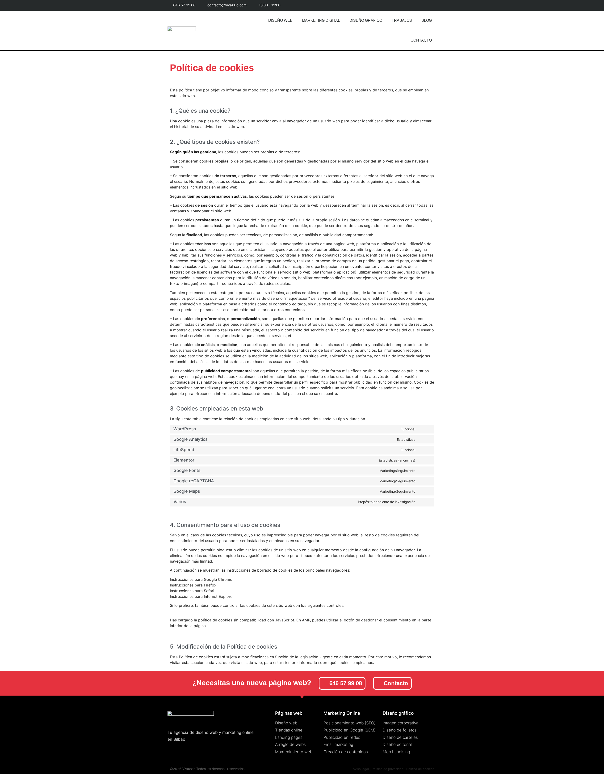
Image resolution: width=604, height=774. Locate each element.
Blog (426, 20)
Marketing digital (321, 20)
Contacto (421, 40)
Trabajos (402, 20)
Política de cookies (420, 769)
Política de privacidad (387, 769)
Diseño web (280, 20)
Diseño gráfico (365, 20)
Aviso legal (361, 769)
